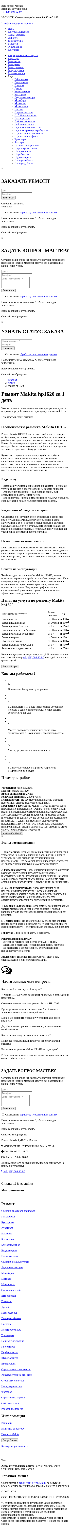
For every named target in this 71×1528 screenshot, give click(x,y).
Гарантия (13, 43)
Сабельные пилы (24, 124)
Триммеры (20, 139)
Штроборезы (22, 154)
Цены (11, 28)
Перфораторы (22, 118)
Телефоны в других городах (17, 23)
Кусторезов (7, 1222)
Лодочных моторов (12, 1267)
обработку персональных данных (38, 212)
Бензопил (6, 1233)
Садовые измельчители (28, 127)
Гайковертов (8, 1216)
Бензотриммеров (10, 1244)
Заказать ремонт (13, 833)
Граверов (6, 1301)
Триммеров (7, 1335)
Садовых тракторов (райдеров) (18, 1210)
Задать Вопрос (10, 666)
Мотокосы (20, 103)
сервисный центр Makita (33, 1482)
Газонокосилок (9, 1256)
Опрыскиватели (24, 112)
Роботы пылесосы (25, 121)
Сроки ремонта (16, 34)
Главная (12, 379)
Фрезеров (6, 1391)
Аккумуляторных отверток (16, 1374)
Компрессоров (9, 1312)
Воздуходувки (16, 70)
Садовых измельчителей (15, 1261)
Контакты (13, 49)
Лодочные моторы (25, 97)
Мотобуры (20, 100)
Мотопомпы (21, 106)
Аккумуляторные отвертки (23, 55)
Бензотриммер (16, 67)
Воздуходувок (9, 1250)
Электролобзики (24, 160)
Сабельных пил (10, 1403)
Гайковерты (21, 79)
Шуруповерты (23, 157)
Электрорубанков (11, 1329)
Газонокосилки (16, 73)
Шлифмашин (8, 1363)
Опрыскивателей (11, 1290)
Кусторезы (20, 94)
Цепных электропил (12, 1341)
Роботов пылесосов (12, 1408)
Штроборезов (9, 1295)
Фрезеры (19, 142)
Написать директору (12, 1428)
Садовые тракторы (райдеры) (31, 130)
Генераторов (8, 1346)
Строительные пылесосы (29, 133)
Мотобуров (7, 1273)
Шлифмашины (23, 151)
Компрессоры (22, 91)
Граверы (19, 85)
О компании (15, 46)
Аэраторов (7, 1227)
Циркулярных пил (11, 1386)
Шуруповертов (9, 1358)
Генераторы (21, 82)
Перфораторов (9, 1352)
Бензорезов (7, 1239)
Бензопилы (14, 61)
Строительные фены (26, 136)
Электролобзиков (11, 1318)
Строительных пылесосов (16, 1369)
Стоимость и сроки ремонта (17, 417)
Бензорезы (14, 64)
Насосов (6, 1324)
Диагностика (15, 40)
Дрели (18, 88)
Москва (8, 1453)
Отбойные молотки (25, 115)
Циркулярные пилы (26, 148)
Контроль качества (18, 31)
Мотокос (6, 1278)
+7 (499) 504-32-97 (11, 11)
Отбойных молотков (12, 1380)
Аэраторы (13, 58)
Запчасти (13, 37)
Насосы (19, 109)
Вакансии (6, 1423)
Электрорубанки (24, 163)
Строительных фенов (13, 1397)
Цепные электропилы (27, 145)
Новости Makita (10, 1434)
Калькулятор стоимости (14, 1446)
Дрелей (5, 1307)
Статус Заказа (10, 1440)
